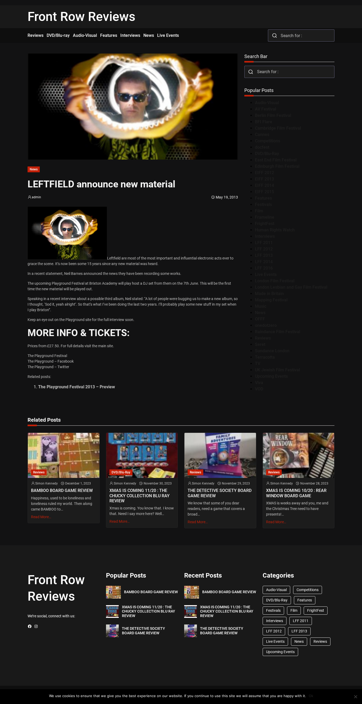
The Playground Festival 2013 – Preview (76, 386)
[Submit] (274, 35)
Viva (259, 382)
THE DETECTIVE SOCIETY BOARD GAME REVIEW (219, 493)
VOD (259, 388)
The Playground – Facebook (51, 361)
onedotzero (266, 325)
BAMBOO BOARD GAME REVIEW (62, 490)
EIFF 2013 (264, 179)
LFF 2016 (264, 268)
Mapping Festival (271, 299)
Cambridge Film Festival (278, 128)
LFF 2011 (264, 242)
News (34, 169)
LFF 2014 (264, 261)
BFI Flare (263, 121)
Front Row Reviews (81, 16)
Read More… (41, 517)
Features (263, 198)
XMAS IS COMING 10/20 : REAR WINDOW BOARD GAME (296, 493)
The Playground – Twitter (48, 367)
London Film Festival (274, 280)
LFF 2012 (264, 249)
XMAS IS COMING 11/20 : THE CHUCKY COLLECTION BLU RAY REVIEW (139, 495)
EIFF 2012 (264, 172)
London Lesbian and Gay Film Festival (291, 287)
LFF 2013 (264, 255)
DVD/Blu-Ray (267, 153)
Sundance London (272, 350)
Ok (311, 696)
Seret (260, 344)
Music (260, 306)
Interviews (265, 236)
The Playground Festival (47, 356)
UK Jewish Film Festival (277, 369)
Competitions (267, 140)
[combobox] (301, 35)
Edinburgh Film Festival (277, 166)
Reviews (263, 338)
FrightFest (264, 223)
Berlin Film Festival (273, 115)
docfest (262, 147)
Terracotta (265, 357)
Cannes (262, 134)
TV (257, 363)
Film (259, 210)
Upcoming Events (271, 376)
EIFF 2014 (264, 185)
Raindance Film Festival (277, 331)
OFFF (260, 319)
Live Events (266, 274)
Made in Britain (269, 293)
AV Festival (265, 109)
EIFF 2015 (264, 191)
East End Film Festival (276, 159)
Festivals (263, 204)
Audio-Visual (267, 102)
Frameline (264, 217)
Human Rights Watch (275, 229)
